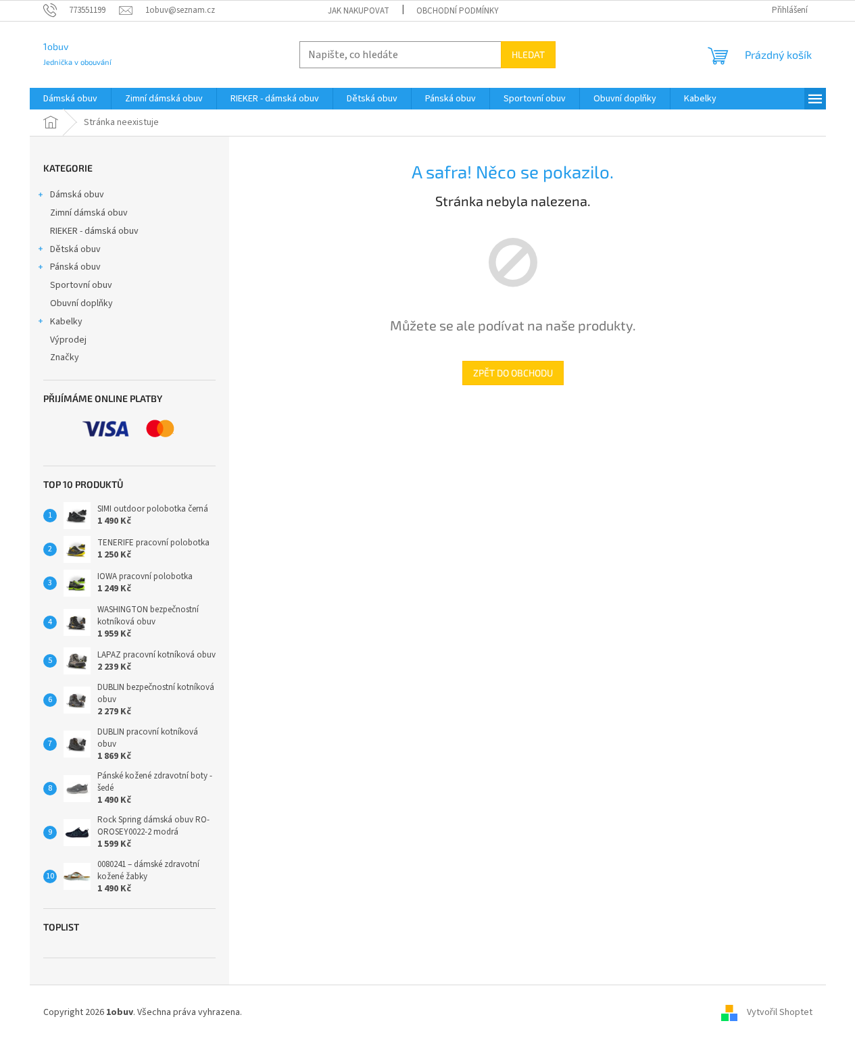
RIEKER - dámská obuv (94, 231)
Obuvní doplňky (81, 303)
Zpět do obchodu (513, 372)
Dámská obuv (77, 194)
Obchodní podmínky (457, 11)
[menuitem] (70, 98)
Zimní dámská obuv (89, 213)
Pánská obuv (75, 267)
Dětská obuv (75, 249)
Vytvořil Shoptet (779, 1012)
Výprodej (68, 340)
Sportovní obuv (81, 285)
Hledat (528, 54)
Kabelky (66, 321)
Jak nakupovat (358, 11)
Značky (64, 357)
